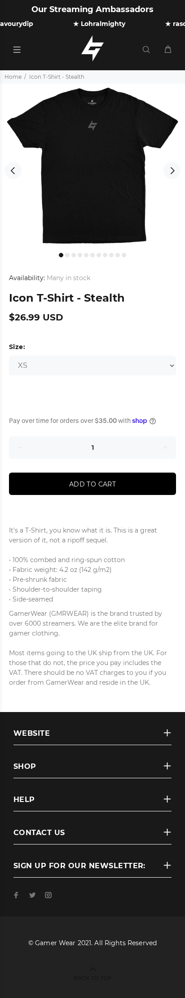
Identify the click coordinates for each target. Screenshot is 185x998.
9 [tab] (111, 255)
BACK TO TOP (93, 978)
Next (172, 170)
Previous (13, 170)
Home (13, 76)
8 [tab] (105, 255)
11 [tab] (124, 255)
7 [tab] (99, 255)
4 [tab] (80, 255)
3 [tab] (73, 255)
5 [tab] (86, 255)
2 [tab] (67, 255)
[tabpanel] (92, 165)
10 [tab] (117, 255)
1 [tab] (61, 255)
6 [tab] (92, 255)
